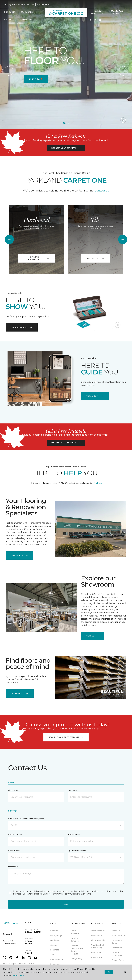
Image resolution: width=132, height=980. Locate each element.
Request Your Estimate (64, 148)
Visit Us (90, 636)
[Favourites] (95, 20)
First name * (13, 790)
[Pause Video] (123, 120)
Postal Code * (14, 851)
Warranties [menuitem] (96, 952)
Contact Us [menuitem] (25, 19)
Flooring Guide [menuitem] (98, 940)
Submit (66, 904)
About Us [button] (9, 19)
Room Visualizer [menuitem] (75, 932)
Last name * (73, 790)
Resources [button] (27, 12)
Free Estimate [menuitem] (56, 959)
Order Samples (19, 327)
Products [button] (9, 12)
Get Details (17, 693)
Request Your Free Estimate (64, 737)
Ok (109, 972)
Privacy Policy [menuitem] (118, 960)
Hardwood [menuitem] (55, 940)
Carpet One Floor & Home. (22, 963)
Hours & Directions (97, 12)
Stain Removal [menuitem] (98, 931)
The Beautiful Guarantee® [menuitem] (97, 946)
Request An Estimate (117, 12)
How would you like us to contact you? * (26, 819)
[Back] (8, 71)
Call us (98, 483)
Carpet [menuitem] (53, 945)
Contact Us (101, 190)
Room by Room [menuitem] (119, 935)
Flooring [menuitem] (54, 931)
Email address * (74, 834)
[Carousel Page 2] (68, 123)
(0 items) (100, 20)
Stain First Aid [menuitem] (97, 935)
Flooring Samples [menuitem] (75, 939)
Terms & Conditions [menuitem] (117, 953)
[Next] (123, 71)
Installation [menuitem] (96, 957)
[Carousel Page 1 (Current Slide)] (64, 123)
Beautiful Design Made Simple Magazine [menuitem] (77, 950)
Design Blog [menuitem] (76, 958)
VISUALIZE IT (92, 396)
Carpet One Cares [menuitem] (117, 941)
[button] (90, 20)
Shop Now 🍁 (36, 79)
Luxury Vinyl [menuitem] (56, 935)
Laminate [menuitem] (54, 950)
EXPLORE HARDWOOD (34, 258)
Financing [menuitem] (55, 964)
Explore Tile (93, 258)
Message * (12, 867)
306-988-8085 (43, 4)
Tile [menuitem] (52, 954)
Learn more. (18, 975)
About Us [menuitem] (116, 931)
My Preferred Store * (77, 851)
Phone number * (15, 834)
